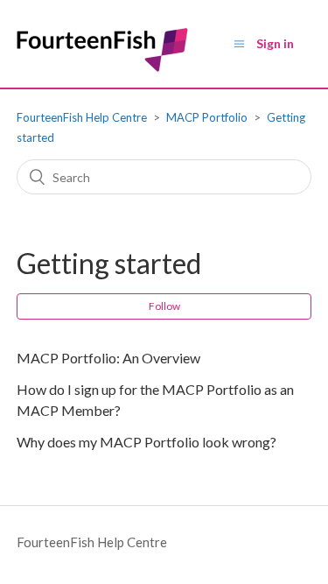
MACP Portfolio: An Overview (108, 357)
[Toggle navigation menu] (239, 43)
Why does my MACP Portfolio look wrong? (146, 441)
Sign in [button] (275, 43)
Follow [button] (164, 306)
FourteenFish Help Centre (82, 117)
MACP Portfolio (207, 117)
